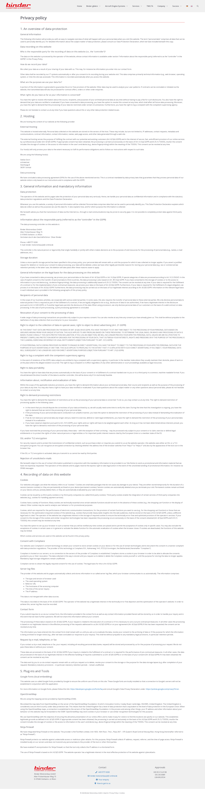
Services (135, 6)
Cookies (122, 793)
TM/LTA (150, 6)
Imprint (106, 793)
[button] (198, 6)
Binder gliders (92, 6)
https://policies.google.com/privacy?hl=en (162, 689)
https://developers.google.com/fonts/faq (86, 689)
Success (175, 6)
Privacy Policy (113, 793)
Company (161, 6)
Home (79, 6)
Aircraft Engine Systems (115, 6)
